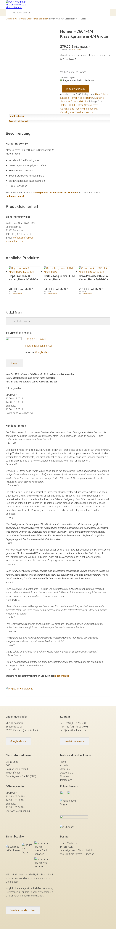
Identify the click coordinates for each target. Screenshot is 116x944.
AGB (8, 765)
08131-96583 (87, 4)
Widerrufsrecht (13, 772)
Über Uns (65, 769)
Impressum (66, 779)
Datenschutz (66, 772)
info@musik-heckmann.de (38, 345)
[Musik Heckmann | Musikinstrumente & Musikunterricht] (17, 4)
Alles (97, 94)
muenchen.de (61, 675)
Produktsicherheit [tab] (19, 121)
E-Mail (92, 4)
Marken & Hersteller (40, 19)
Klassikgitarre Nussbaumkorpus (76, 112)
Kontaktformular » (74, 741)
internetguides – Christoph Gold (76, 850)
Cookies (64, 776)
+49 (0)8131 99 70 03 (76, 726)
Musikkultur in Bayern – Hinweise (77, 854)
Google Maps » (18, 741)
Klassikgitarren (85, 97)
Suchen (10, 12)
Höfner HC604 (67, 105)
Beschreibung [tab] (16, 116)
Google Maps (42, 352)
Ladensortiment (15, 196)
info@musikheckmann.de (73, 730)
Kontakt (14, 363)
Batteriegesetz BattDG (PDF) (21, 776)
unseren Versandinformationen (27, 895)
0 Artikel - (103, 4)
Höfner (73, 97)
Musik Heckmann (13, 19)
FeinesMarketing (68, 843)
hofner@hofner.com (23, 237)
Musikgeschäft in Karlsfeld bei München (55, 192)
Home (63, 761)
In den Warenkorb (75, 89)
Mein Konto (97, 4)
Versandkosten (76, 49)
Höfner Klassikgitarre (87, 105)
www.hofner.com (14, 241)
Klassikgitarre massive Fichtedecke (78, 108)
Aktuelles (65, 765)
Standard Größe (79, 101)
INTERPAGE (66, 846)
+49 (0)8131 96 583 (35, 339)
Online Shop (26, 19)
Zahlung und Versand (17, 769)
